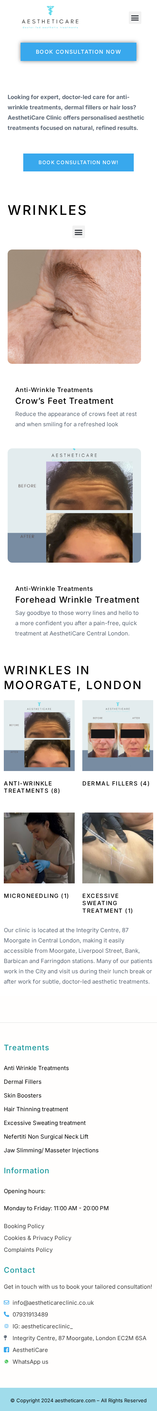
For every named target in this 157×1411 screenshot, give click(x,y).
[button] (135, 17)
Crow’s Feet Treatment (64, 401)
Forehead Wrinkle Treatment (77, 600)
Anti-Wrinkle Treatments (54, 390)
